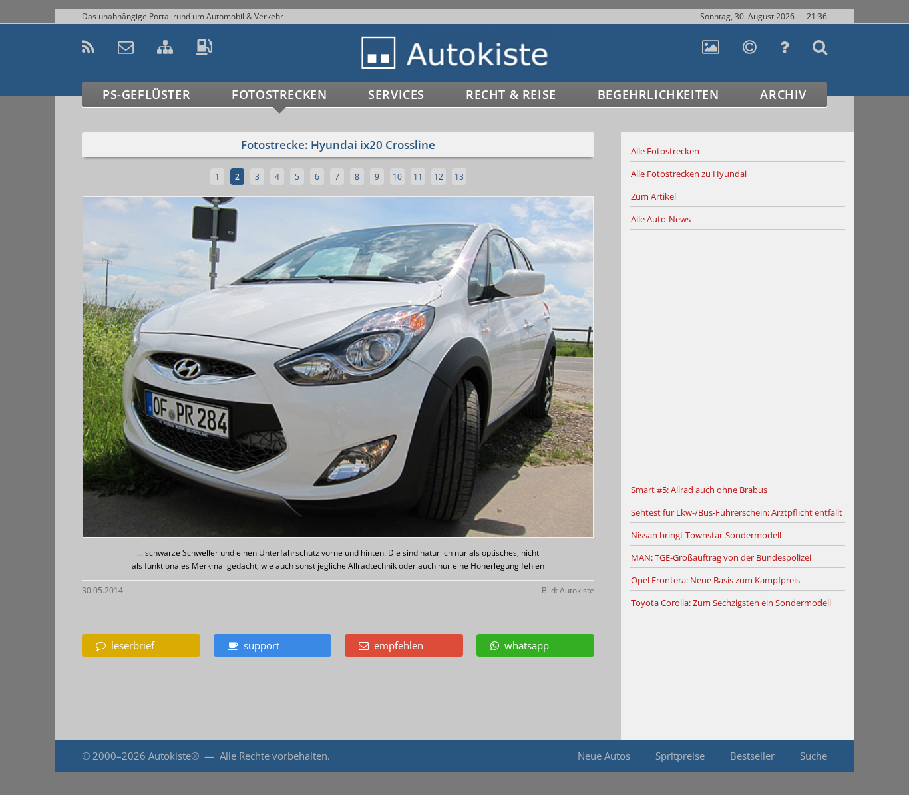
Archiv (783, 94)
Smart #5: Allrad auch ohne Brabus (699, 490)
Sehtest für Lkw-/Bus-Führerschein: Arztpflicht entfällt (736, 512)
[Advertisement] (737, 354)
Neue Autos (604, 755)
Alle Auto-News (661, 219)
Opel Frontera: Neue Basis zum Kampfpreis (715, 580)
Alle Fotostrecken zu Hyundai (689, 174)
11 (418, 176)
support (258, 645)
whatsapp (524, 645)
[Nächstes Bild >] (422, 368)
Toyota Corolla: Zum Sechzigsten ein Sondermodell (731, 603)
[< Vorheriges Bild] (143, 368)
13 (459, 176)
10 (397, 176)
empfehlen (396, 645)
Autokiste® (173, 755)
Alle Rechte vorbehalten (273, 755)
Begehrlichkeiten (658, 94)
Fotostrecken (279, 94)
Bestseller (752, 755)
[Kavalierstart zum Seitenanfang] (825, 756)
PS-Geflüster (146, 94)
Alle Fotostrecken (665, 151)
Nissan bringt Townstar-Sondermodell (706, 535)
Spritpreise (680, 755)
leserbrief (130, 645)
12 (438, 176)
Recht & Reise (511, 94)
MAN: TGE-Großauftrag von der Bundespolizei (721, 557)
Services (396, 94)
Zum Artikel (653, 196)
